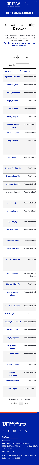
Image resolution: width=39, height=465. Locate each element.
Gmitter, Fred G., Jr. (13, 168)
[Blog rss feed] (25, 431)
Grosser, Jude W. (13, 176)
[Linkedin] (20, 431)
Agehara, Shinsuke (12, 76)
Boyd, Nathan (12, 100)
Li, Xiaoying (12, 222)
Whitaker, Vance (12, 380)
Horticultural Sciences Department (15, 443)
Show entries (20, 57)
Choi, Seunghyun (12, 132)
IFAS (22, 455)
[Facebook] (3, 431)
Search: (12, 65)
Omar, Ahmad (12, 273)
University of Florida (14, 455)
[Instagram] (14, 431)
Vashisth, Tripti (13, 364)
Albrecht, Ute (12, 85)
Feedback (6, 441)
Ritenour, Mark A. (13, 284)
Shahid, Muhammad (13, 322)
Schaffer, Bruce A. (12, 314)
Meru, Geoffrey (13, 248)
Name (8, 71)
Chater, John (13, 108)
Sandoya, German (12, 306)
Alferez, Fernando (12, 92)
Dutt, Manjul (13, 157)
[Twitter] (8, 431)
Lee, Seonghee (13, 203)
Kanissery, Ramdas (12, 184)
